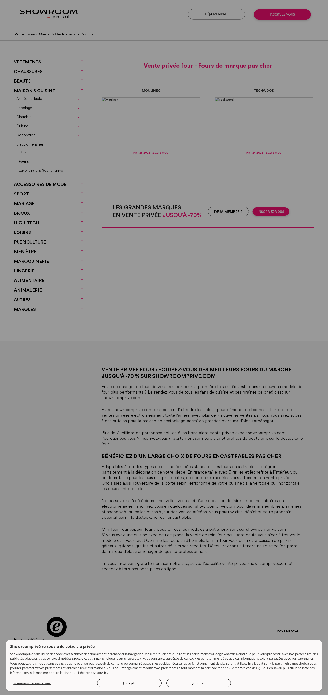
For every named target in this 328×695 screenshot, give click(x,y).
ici (105, 673)
